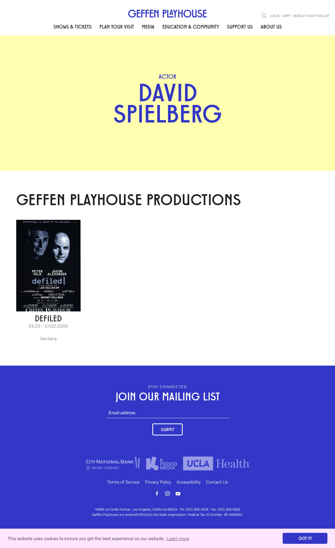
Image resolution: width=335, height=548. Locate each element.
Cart (286, 16)
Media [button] (148, 26)
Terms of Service (123, 481)
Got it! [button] (305, 538)
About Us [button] (271, 26)
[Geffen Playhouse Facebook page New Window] (157, 493)
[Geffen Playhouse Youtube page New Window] (178, 493)
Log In (274, 16)
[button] (264, 15)
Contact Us (217, 481)
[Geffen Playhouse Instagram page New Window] (167, 493)
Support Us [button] (240, 26)
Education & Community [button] (190, 26)
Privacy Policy (158, 481)
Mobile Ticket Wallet (311, 16)
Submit (167, 429)
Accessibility (188, 481)
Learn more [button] (177, 538)
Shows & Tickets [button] (72, 26)
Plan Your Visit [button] (116, 26)
